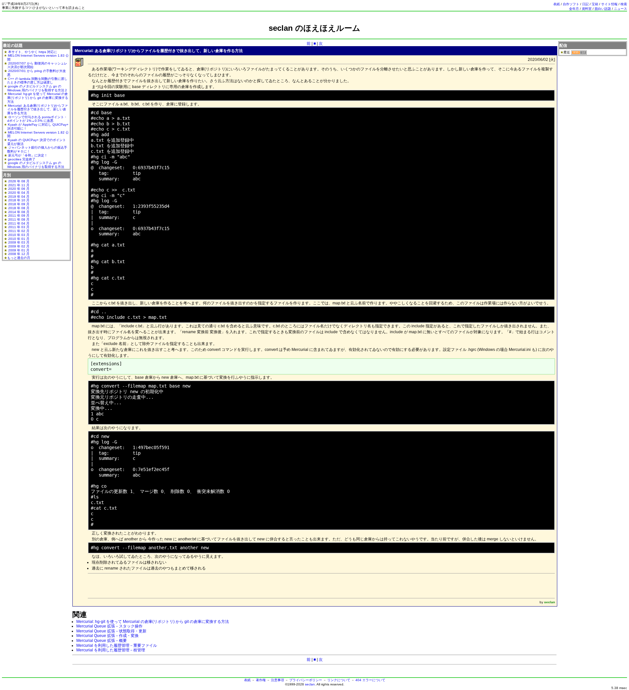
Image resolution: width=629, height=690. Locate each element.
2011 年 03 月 (18, 227)
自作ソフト (571, 4)
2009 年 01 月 (18, 250)
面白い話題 (603, 8)
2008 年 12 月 (18, 254)
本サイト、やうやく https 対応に (32, 52)
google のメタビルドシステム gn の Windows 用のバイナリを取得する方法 (35, 165)
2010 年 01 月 (18, 239)
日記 (585, 4)
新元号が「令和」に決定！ (28, 155)
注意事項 (277, 680)
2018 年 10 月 (18, 200)
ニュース (620, 8)
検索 (623, 4)
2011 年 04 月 (18, 223)
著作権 (261, 680)
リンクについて (338, 680)
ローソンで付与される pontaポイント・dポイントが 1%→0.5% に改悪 (37, 119)
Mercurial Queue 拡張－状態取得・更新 (111, 631)
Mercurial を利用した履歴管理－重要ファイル (116, 645)
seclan (310, 684)
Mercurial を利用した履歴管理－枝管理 (110, 650)
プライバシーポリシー (305, 680)
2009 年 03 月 (18, 242)
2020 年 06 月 (18, 189)
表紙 (556, 4)
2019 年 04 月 (18, 196)
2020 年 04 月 (18, 192)
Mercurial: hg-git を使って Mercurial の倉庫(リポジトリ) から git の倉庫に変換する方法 (152, 621)
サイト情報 (609, 4)
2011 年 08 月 (18, 219)
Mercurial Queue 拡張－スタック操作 (109, 626)
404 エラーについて (370, 680)
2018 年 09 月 (18, 204)
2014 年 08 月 (18, 212)
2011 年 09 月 (18, 215)
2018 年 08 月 (18, 208)
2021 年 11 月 (18, 185)
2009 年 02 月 (18, 246)
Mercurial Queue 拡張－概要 (101, 640)
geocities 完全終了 (21, 159)
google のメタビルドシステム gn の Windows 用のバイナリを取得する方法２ (37, 88)
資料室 (587, 8)
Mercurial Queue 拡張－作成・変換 (107, 635)
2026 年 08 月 (18, 181)
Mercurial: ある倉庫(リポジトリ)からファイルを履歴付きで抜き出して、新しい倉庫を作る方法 (37, 109)
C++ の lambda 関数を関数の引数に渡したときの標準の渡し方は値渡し (37, 80)
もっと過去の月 (18, 258)
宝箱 (595, 4)
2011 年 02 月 (18, 231)
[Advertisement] (314, 35)
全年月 (574, 8)
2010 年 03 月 (18, 235)
